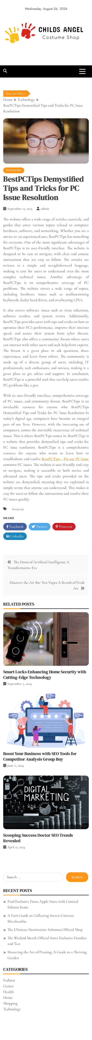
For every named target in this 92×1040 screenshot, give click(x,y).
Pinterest (65, 526)
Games (8, 986)
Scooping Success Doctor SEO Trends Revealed (38, 838)
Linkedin (16, 536)
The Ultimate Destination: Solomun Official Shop (45, 929)
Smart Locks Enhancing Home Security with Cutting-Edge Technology (44, 674)
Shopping (10, 1003)
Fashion (9, 980)
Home (8, 997)
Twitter (41, 526)
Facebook (16, 526)
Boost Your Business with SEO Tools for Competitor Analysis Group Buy (40, 756)
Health (8, 991)
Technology (14, 170)
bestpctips (18, 509)
